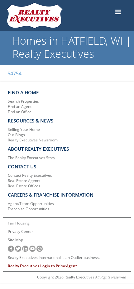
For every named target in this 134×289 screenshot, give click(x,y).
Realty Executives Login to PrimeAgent (42, 266)
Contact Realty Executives (30, 175)
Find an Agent (19, 106)
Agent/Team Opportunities (31, 203)
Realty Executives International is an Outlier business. (54, 257)
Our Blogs (16, 134)
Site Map (15, 239)
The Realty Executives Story (31, 157)
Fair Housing (19, 223)
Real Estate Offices (24, 186)
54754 (14, 73)
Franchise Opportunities (28, 208)
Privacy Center (20, 231)
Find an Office (19, 111)
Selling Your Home (24, 129)
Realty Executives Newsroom (33, 140)
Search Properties (23, 101)
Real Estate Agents (24, 180)
